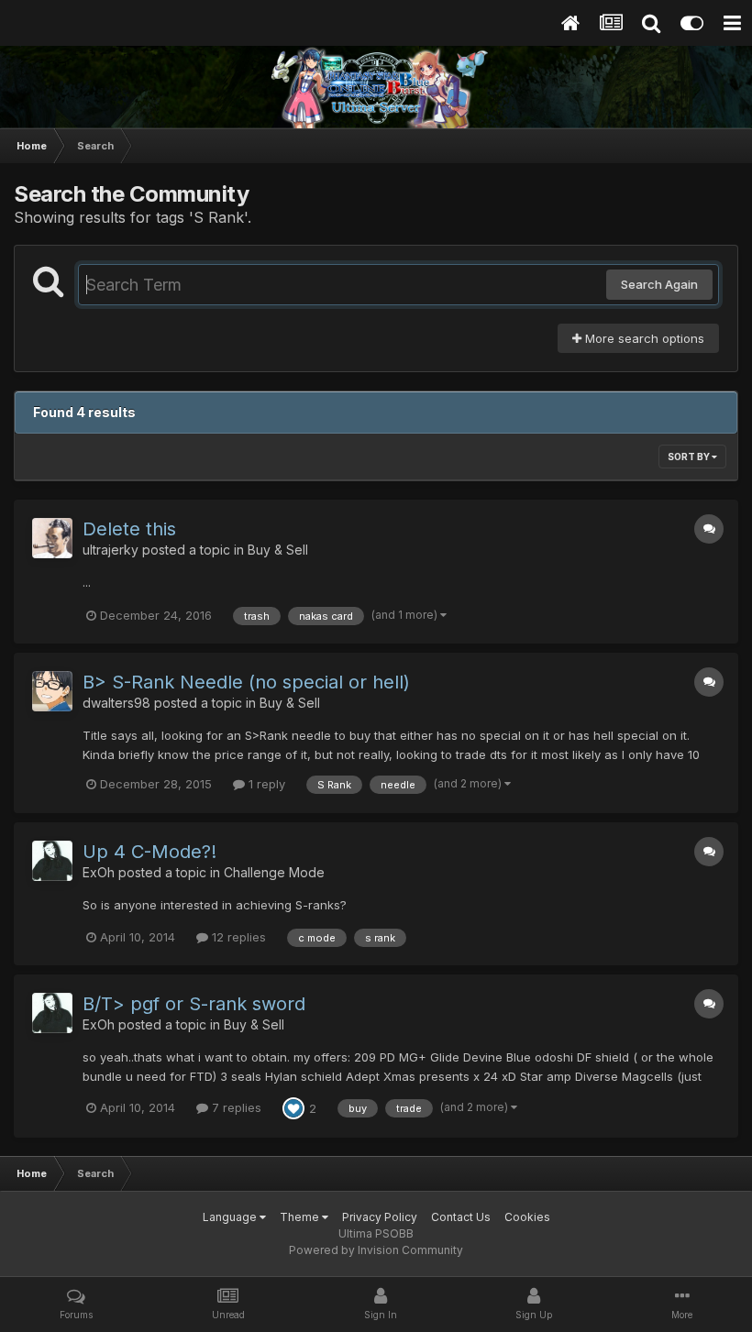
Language (231, 1217)
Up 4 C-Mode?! (149, 852)
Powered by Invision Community (376, 1250)
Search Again (659, 284)
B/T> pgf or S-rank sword (194, 1004)
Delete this (129, 529)
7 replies (234, 1107)
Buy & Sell (278, 549)
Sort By (690, 456)
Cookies (527, 1217)
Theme (301, 1217)
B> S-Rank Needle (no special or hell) (246, 682)
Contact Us (461, 1217)
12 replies (237, 937)
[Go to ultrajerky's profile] (52, 538)
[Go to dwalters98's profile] (52, 691)
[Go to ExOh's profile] (52, 861)
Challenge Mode (274, 872)
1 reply (265, 783)
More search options (642, 338)
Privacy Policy (379, 1217)
